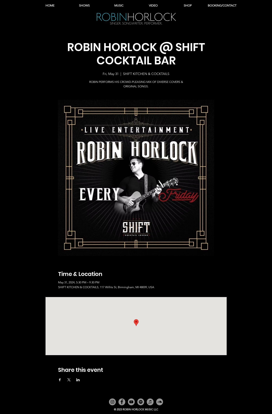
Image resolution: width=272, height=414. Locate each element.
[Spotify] (140, 401)
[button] (119, 5)
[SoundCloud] (159, 401)
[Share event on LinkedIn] (78, 379)
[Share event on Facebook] (60, 379)
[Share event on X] (69, 379)
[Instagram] (112, 401)
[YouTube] (131, 401)
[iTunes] (150, 401)
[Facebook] (121, 401)
